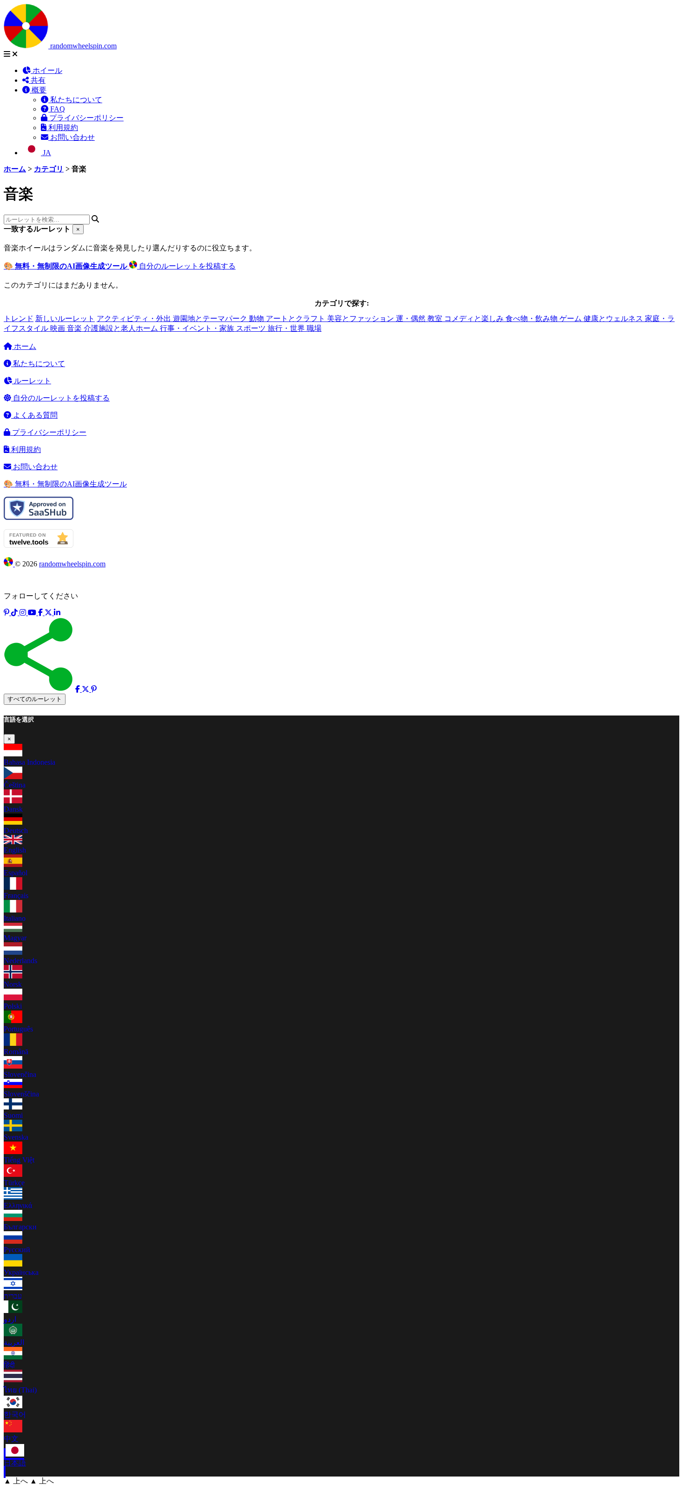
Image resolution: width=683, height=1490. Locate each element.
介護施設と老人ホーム (122, 328)
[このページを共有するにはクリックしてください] (38, 654)
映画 (58, 328)
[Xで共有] (86, 689)
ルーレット (31, 381)
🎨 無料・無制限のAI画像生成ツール (65, 484)
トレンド (18, 318)
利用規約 (62, 127)
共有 (37, 80)
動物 (257, 318)
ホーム (24, 346)
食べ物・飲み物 (532, 318)
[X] (49, 613)
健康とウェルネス (614, 318)
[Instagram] (24, 613)
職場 (314, 328)
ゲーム (571, 318)
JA (46, 153)
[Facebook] (41, 613)
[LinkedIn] (57, 613)
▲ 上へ (16, 1481)
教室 (435, 318)
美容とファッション (361, 318)
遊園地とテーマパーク (211, 318)
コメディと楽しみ (475, 318)
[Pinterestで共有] (94, 689)
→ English (388, 21)
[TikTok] (15, 613)
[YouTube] (33, 613)
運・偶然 (411, 318)
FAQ (56, 109)
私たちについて (75, 100)
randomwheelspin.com (83, 46)
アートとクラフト (296, 318)
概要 (38, 90)
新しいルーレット (65, 318)
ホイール (46, 70)
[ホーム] (27, 46)
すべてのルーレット (34, 699)
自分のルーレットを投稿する (186, 266)
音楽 (75, 328)
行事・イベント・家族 (198, 328)
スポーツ (252, 328)
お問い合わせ (71, 137)
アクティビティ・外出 (135, 318)
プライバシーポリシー (85, 118)
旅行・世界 (287, 328)
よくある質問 (34, 415)
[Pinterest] (7, 613)
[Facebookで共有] (78, 689)
